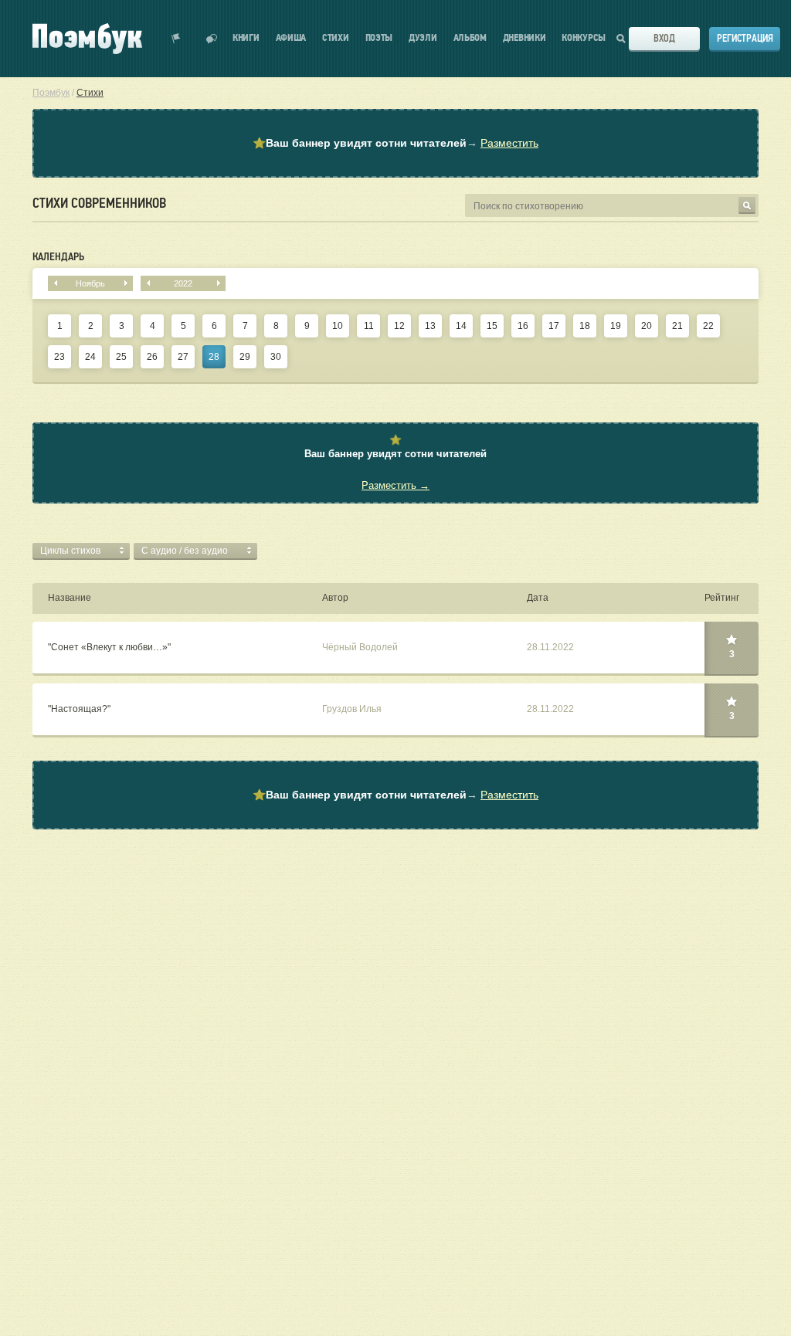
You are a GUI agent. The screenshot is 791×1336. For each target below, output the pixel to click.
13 (430, 325)
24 (90, 356)
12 (399, 325)
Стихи (335, 38)
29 (244, 356)
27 (183, 356)
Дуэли (423, 38)
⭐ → (395, 143)
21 (677, 325)
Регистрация (745, 38)
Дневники (524, 38)
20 (646, 325)
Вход (664, 38)
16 (523, 325)
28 (214, 356)
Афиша (291, 38)
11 (369, 325)
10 (337, 325)
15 (492, 325)
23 (59, 356)
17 (553, 325)
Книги (246, 38)
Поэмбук (51, 92)
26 (152, 356)
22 (708, 325)
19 (615, 325)
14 (461, 325)
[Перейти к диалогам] (211, 38)
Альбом (470, 38)
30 (275, 356)
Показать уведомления (176, 38)
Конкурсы (584, 38)
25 (121, 356)
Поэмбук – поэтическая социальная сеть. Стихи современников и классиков (87, 38)
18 (584, 325)
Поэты (379, 38)
